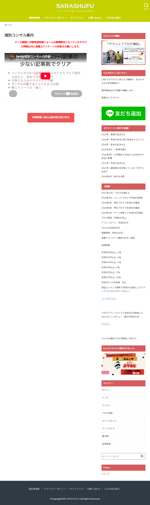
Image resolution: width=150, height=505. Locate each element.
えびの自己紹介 (113, 18)
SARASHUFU (75, 6)
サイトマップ (77, 18)
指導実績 (106, 444)
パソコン (106, 405)
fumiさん (106, 324)
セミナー (106, 390)
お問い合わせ (94, 18)
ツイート (106, 474)
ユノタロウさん (109, 298)
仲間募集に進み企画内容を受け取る (51, 117)
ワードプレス (108, 428)
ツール (105, 397)
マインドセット (109, 421)
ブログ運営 (107, 413)
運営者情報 (34, 18)
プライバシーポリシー (55, 18)
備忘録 (105, 436)
